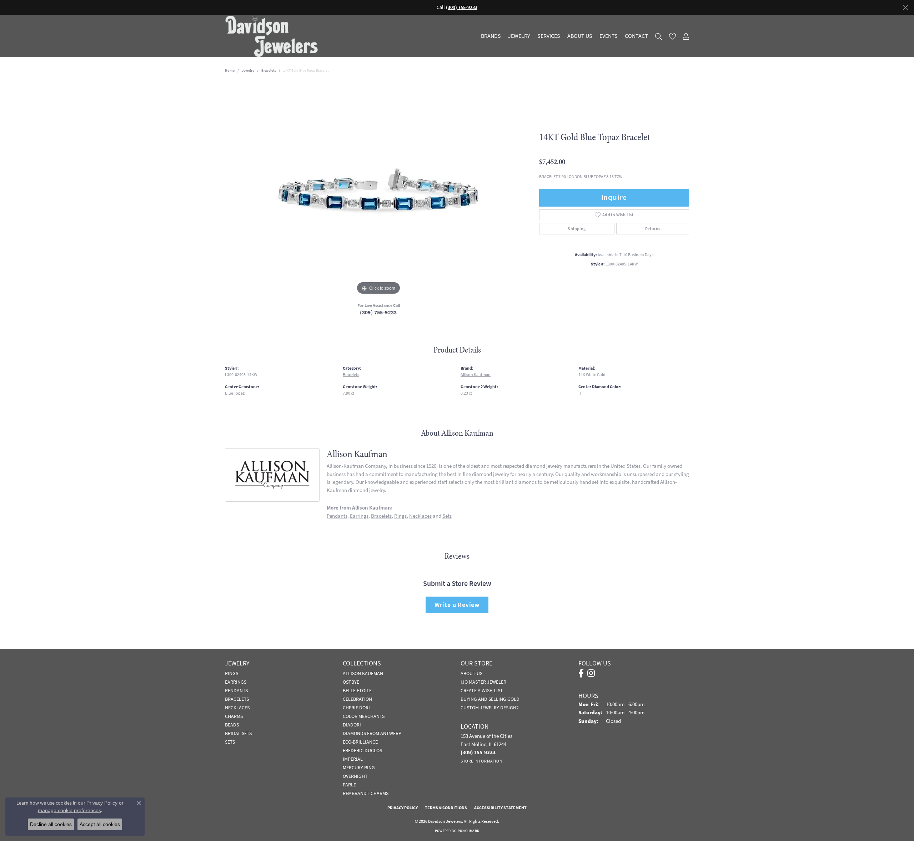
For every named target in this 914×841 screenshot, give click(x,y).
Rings (400, 516)
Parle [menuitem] (349, 784)
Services (548, 36)
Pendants (337, 516)
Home (230, 70)
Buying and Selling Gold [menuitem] (490, 699)
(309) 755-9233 (378, 312)
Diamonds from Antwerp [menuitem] (372, 733)
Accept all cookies (100, 824)
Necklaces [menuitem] (237, 707)
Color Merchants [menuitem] (364, 716)
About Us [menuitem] (471, 673)
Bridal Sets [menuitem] (238, 733)
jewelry (248, 70)
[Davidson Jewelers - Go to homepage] (273, 36)
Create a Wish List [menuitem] (482, 690)
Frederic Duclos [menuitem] (362, 750)
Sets (447, 516)
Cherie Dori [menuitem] (356, 707)
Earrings (359, 516)
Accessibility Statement (500, 808)
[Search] (659, 36)
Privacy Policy (402, 808)
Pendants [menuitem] (236, 690)
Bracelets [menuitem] (237, 699)
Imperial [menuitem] (353, 759)
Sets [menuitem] (230, 741)
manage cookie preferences (69, 810)
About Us (579, 36)
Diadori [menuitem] (352, 724)
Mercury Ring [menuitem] (359, 767)
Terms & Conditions (446, 808)
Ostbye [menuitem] (351, 681)
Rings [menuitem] (231, 673)
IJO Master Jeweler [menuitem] (483, 681)
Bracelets (268, 70)
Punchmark (468, 831)
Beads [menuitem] (232, 724)
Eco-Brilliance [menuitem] (360, 741)
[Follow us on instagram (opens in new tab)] (591, 673)
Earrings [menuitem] (235, 681)
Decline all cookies (51, 824)
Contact (636, 36)
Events (608, 36)
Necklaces (420, 516)
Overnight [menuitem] (355, 776)
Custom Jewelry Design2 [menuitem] (490, 707)
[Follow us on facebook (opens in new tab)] (581, 673)
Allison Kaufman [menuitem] (363, 673)
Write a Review (457, 604)
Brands (491, 36)
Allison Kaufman (476, 375)
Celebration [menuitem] (357, 699)
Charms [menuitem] (234, 716)
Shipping (577, 229)
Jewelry (519, 36)
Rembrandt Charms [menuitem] (365, 793)
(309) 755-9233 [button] (461, 7)
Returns (653, 229)
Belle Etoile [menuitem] (357, 690)
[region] (378, 189)
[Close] (905, 7)
